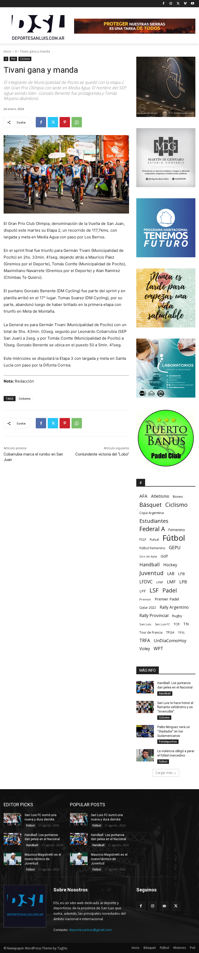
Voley (144, 648)
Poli (13, 59)
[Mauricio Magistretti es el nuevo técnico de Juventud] (12, 859)
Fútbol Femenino (152, 548)
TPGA (170, 632)
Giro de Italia (148, 556)
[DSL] (39, 27)
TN (186, 623)
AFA (143, 496)
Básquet (150, 504)
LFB (181, 573)
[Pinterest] (65, 122)
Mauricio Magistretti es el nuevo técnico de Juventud (43, 859)
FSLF (142, 539)
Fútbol (173, 538)
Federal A (152, 529)
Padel (169, 590)
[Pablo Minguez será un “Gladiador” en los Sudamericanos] (145, 731)
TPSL (181, 632)
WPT (158, 648)
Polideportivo (168, 741)
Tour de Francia (150, 632)
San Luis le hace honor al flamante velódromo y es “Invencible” (175, 707)
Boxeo (178, 496)
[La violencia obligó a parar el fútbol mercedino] (145, 755)
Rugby (177, 615)
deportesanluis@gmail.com (90, 929)
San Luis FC (162, 624)
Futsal (154, 539)
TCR (177, 624)
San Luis (145, 624)
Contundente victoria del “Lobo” (102, 454)
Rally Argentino (174, 607)
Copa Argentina (151, 512)
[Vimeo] (185, 4)
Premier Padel (167, 599)
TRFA (144, 640)
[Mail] (164, 906)
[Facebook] (164, 4)
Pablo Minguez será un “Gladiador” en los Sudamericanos (173, 731)
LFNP (159, 582)
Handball (149, 564)
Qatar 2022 (147, 607)
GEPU (175, 547)
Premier (145, 599)
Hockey (170, 565)
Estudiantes (153, 521)
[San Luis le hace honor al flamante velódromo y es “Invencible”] (145, 707)
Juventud (151, 573)
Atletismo (160, 496)
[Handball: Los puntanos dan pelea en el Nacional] (145, 687)
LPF (142, 591)
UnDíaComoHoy (170, 640)
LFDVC (146, 581)
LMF (171, 581)
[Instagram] (171, 4)
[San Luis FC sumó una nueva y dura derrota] (12, 819)
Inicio (7, 51)
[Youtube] (192, 4)
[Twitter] (178, 4)
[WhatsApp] (77, 122)
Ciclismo (25, 59)
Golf (164, 556)
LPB (183, 581)
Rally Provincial (153, 615)
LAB (170, 573)
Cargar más (164, 773)
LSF (154, 590)
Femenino (176, 529)
